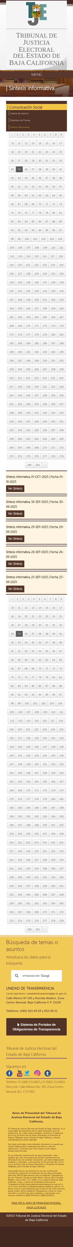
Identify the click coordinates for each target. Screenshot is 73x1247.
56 (53, 186)
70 (40, 204)
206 (36, 369)
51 (19, 186)
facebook (9, 1073)
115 (36, 256)
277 (45, 456)
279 (61, 456)
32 (53, 160)
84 (26, 221)
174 (61, 326)
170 (28, 326)
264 (53, 439)
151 (45, 299)
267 (20, 447)
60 (26, 195)
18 (12, 152)
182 (12, 343)
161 (12, 317)
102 (43, 239)
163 (28, 317)
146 (61, 291)
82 (12, 221)
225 (20, 395)
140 (12, 291)
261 (28, 439)
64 (53, 195)
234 (36, 404)
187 (53, 343)
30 (40, 160)
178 (36, 334)
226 (28, 395)
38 (40, 169)
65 (60, 195)
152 (53, 299)
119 (12, 265)
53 (33, 186)
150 (36, 299)
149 (28, 299)
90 (12, 230)
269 (36, 447)
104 (60, 239)
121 (28, 265)
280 (29, 465)
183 (20, 343)
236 (53, 404)
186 (45, 343)
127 (20, 273)
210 (12, 378)
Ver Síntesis (15, 488)
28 (26, 160)
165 (45, 317)
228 (45, 395)
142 (28, 291)
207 (45, 369)
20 (26, 152)
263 (45, 439)
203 (12, 369)
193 (45, 352)
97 (60, 230)
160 (61, 308)
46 (40, 178)
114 (28, 256)
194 (53, 352)
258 (61, 430)
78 (40, 213)
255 (36, 430)
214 (45, 378)
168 (12, 326)
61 (33, 195)
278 (53, 456)
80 (53, 213)
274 (20, 456)
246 (20, 421)
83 (19, 221)
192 (36, 352)
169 (20, 326)
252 (12, 430)
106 (20, 247)
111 (61, 247)
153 (61, 299)
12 (26, 143)
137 (45, 282)
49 (60, 178)
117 (53, 256)
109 (45, 247)
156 (28, 308)
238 (12, 412)
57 (60, 186)
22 (40, 152)
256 (45, 430)
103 (52, 239)
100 (27, 239)
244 (61, 412)
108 (37, 247)
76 (26, 213)
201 (53, 360)
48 (53, 178)
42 (12, 178)
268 (28, 447)
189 (12, 352)
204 (20, 369)
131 (53, 273)
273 (12, 456)
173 (53, 326)
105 (12, 247)
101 (35, 239)
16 (53, 143)
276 (36, 456)
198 (28, 360)
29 (33, 160)
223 (61, 386)
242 (45, 412)
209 (61, 369)
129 (36, 273)
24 (53, 152)
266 (12, 447)
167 (61, 317)
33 (60, 160)
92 (26, 230)
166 (53, 317)
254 (28, 430)
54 (40, 186)
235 (45, 404)
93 (33, 230)
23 (46, 152)
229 (53, 395)
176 (20, 334)
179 (45, 334)
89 (60, 221)
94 (40, 230)
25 (60, 152)
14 (40, 143)
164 (36, 317)
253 (20, 430)
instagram (37, 1073)
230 (61, 395)
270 (45, 447)
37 (33, 169)
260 (20, 439)
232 (20, 404)
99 (19, 239)
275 (28, 456)
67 (19, 204)
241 (36, 412)
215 (53, 378)
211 (20, 378)
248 (36, 421)
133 (12, 282)
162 (20, 317)
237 (61, 404)
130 (45, 273)
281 (38, 465)
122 (36, 265)
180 (53, 334)
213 (36, 378)
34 (12, 169)
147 (12, 299)
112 (12, 256)
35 (19, 169)
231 (12, 404)
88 (53, 221)
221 (45, 386)
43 (19, 178)
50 (12, 186)
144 (45, 291)
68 (26, 204)
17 (60, 143)
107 (28, 247)
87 (46, 221)
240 (28, 412)
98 (12, 239)
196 (12, 360)
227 (36, 395)
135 (28, 282)
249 (45, 421)
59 (19, 195)
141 (20, 291)
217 (12, 386)
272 (61, 447)
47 (46, 178)
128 (28, 273)
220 (36, 386)
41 (60, 169)
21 (33, 152)
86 (40, 221)
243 (53, 412)
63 (46, 195)
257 (53, 430)
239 (20, 412)
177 (28, 334)
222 (53, 386)
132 (61, 273)
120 (20, 265)
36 (26, 169)
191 (28, 352)
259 (12, 439)
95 (46, 230)
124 (53, 265)
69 (33, 204)
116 (45, 256)
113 (20, 256)
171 (36, 326)
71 (46, 204)
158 (45, 308)
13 (33, 143)
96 (53, 230)
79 (46, 213)
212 (28, 378)
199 (36, 360)
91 (19, 230)
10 (12, 143)
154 (12, 308)
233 (28, 404)
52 (26, 186)
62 (40, 195)
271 (53, 447)
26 (12, 160)
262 (36, 439)
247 (28, 421)
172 (45, 326)
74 (12, 213)
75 (19, 213)
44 (26, 178)
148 (20, 299)
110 (53, 247)
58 (12, 195)
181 (61, 334)
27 (19, 160)
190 (20, 352)
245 (12, 421)
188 (61, 343)
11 (19, 143)
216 (61, 378)
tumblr (47, 1073)
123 (45, 265)
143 (36, 291)
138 (53, 282)
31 (46, 160)
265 (61, 439)
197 (20, 360)
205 (28, 369)
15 (46, 143)
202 (61, 360)
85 (33, 221)
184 (28, 343)
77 (33, 213)
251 (61, 421)
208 (53, 369)
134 (20, 282)
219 (28, 386)
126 (12, 273)
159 (53, 308)
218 (20, 386)
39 (46, 169)
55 (46, 186)
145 (53, 291)
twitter (27, 1073)
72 (53, 204)
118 (61, 256)
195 (61, 352)
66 (12, 204)
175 (12, 334)
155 (20, 308)
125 (61, 265)
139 (61, 282)
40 (53, 169)
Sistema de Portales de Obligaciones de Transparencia (36, 1026)
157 (36, 308)
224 (12, 395)
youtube (19, 1073)
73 (60, 204)
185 (36, 343)
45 (33, 178)
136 (36, 282)
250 (53, 421)
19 (19, 152)
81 (60, 213)
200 (45, 360)
